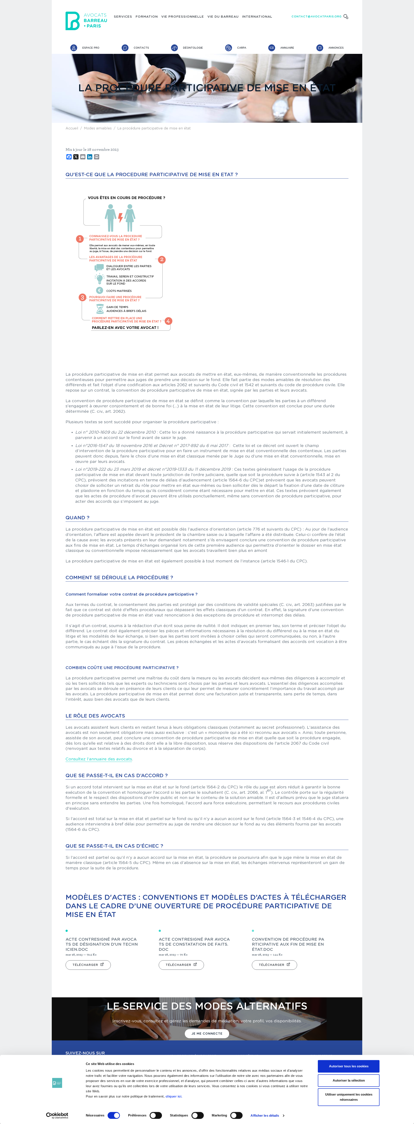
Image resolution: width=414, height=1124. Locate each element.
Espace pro (90, 48)
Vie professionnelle (182, 16)
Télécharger (85, 965)
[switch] (156, 1115)
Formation (147, 16)
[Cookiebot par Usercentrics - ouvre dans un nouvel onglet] (57, 1115)
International (257, 16)
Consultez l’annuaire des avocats (99, 759)
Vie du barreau (223, 16)
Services (123, 16)
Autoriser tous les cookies (349, 1066)
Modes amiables (98, 128)
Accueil (72, 128)
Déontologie (193, 48)
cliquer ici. (174, 1096)
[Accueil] (86, 21)
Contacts (141, 48)
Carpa (241, 48)
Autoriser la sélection (349, 1080)
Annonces (336, 48)
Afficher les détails (265, 1115)
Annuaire (287, 48)
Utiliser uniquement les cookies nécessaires (348, 1097)
